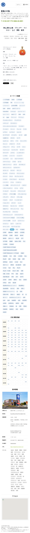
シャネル (5, 155)
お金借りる (5, 138)
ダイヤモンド (22, 164)
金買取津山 (11, 303)
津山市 (18, 268)
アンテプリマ (18, 120)
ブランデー (7, 38)
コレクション (6, 150)
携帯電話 (5, 262)
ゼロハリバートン (7, 164)
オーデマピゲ (6, 135)
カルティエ (5, 141)
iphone (8, 108)
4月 (19, 321)
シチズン (13, 152)
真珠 (13, 276)
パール (12, 182)
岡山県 (4, 259)
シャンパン (17, 36)
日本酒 (16, 262)
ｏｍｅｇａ (13, 111)
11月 (22, 332)
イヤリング (5, 123)
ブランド (13, 197)
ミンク (19, 203)
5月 (22, 330)
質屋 (21, 291)
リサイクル (15, 211)
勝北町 (16, 235)
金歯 (8, 300)
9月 (15, 328)
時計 (21, 262)
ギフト (12, 141)
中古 (17, 229)
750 (11, 102)
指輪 (19, 259)
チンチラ (5, 173)
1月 (8, 321)
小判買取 (20, 256)
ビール (25, 36)
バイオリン (18, 182)
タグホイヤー (17, 167)
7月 (8, 328)
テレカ (11, 176)
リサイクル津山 (20, 217)
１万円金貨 (19, 99)
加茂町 (11, 235)
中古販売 (22, 229)
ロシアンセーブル (16, 226)
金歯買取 (14, 300)
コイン (23, 147)
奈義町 (22, 253)
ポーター (14, 203)
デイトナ (5, 176)
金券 (24, 297)
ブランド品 (19, 197)
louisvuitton (5, 111)
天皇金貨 (12, 244)
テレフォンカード (19, 176)
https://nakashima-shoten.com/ (16, 447)
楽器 (24, 265)
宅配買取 (5, 256)
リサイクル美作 (6, 220)
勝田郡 (4, 238)
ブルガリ (5, 200)
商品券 (17, 238)
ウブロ (24, 129)
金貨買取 (24, 300)
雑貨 (22, 303)
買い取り (13, 288)
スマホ (14, 161)
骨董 (20, 306)
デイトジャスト (20, 173)
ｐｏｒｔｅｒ (6, 114)
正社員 (4, 268)
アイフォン (21, 117)
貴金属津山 (21, 285)
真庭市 (21, 273)
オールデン (14, 135)
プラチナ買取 (13, 194)
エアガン (5, 132)
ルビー (12, 223)
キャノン (5, 144)
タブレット (5, 170)
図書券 (11, 241)
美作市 (21, 276)
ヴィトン (13, 129)
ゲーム (13, 147)
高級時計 (12, 309)
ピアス (21, 188)
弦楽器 (14, 259)
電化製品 (12, 306)
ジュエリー (19, 155)
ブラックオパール (22, 194)
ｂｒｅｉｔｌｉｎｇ (19, 102)
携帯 (23, 259)
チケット (19, 170)
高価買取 (5, 309)
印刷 (12, 83)
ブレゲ (11, 200)
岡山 (25, 256)
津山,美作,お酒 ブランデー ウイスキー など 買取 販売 (15, 29)
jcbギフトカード (16, 108)
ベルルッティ (6, 203)
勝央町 (21, 235)
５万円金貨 (5, 102)
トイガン (5, 179)
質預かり (13, 294)
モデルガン (5, 206)
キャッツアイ (23, 141)
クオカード (12, 144)
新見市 (11, 262)
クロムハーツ (6, 147)
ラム (12, 38)
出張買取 (22, 232)
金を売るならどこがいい (15, 297)
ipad (4, 108)
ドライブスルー (13, 179)
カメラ (18, 138)
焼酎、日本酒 (21, 38)
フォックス (13, 191)
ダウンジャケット (7, 167)
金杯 (4, 300)
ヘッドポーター (18, 200)
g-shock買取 (14, 105)
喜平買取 (5, 241)
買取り (22, 288)
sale (24, 114)
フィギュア (5, 191)
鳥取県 (4, 312)
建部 (9, 259)
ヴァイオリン (14, 123)
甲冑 (13, 273)
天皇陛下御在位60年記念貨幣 (10, 250)
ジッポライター (20, 152)
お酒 (25, 135)
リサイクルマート (19, 214)
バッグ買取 (5, 185)
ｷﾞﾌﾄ (17, 141)
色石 (20, 279)
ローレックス (6, 226)
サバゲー (22, 150)
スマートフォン (6, 161)
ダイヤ (15, 164)
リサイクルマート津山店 (8, 217)
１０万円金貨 (6, 99)
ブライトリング (21, 191)
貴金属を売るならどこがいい (10, 285)
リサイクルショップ (7, 214)
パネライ (24, 185)
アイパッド (13, 117)
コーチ (18, 147)
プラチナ (5, 194)
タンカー (13, 170)
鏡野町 (17, 303)
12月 (26, 332)
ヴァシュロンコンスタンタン (10, 126)
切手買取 (5, 235)
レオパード (18, 223)
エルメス (19, 132)
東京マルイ (5, 265)
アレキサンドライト (7, 120)
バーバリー (5, 182)
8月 (12, 332)
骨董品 (25, 306)
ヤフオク (21, 206)
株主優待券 (18, 265)
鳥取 (17, 309)
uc (3, 117)
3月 (15, 321)
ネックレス (21, 179)
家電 (15, 256)
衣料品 (4, 282)
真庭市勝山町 (6, 276)
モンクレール (14, 206)
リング (14, 220)
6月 (26, 330)
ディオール (12, 173)
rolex (20, 114)
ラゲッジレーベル (15, 208)
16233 (13, 99)
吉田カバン (11, 238)
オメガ (20, 135)
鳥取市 (21, 309)
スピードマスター (19, 158)
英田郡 (25, 279)
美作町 (4, 279)
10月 (19, 328)
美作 (17, 276)
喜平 (22, 238)
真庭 (17, 273)
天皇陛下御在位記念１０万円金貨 (11, 253)
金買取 (4, 303)
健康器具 (10, 232)
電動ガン (5, 306)
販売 (26, 38)
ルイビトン (5, 223)
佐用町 (4, 232)
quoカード (14, 114)
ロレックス (5, 229)
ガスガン (13, 138)
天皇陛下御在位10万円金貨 (9, 247)
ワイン (15, 38)
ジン (22, 36)
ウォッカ (11, 36)
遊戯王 (18, 294)
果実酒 (12, 265)
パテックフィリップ (15, 185)
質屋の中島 (5, 11)
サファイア (5, 152)
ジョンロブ (5, 158)
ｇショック (22, 105)
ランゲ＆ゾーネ (6, 211)
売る (24, 241)
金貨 (19, 300)
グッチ (18, 144)
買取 (26, 40)
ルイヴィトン (21, 220)
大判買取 (5, 244)
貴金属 (14, 282)
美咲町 (10, 279)
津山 (14, 268)
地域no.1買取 (18, 241)
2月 (12, 321)
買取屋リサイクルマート (8, 291)
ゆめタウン (5, 208)
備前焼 (16, 232)
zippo (7, 117)
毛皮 (9, 268)
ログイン (18, 4)
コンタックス (15, 150)
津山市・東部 (16, 271)
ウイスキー (6, 36)
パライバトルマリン (7, 188)
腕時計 (15, 279)
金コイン (5, 297)
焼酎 (22, 271)
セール (19, 161)
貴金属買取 (5, 288)
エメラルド (12, 132)
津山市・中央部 (6, 271)
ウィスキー (5, 129)
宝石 (11, 256)
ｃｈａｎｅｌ (6, 105)
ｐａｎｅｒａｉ (21, 111)
